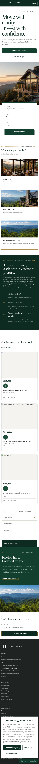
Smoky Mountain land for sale (10, 674)
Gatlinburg (19, 517)
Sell (2, 662)
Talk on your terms (19, 633)
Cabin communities (7, 699)
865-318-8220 (4, 624)
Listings (3, 657)
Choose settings (11, 753)
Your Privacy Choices (30, 761)
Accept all (28, 748)
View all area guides (19, 543)
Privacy (3, 714)
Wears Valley (19, 537)
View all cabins (8, 348)
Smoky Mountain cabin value (10, 665)
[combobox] (19, 108)
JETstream (4, 676)
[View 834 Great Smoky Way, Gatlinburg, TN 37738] (20, 467)
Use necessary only (12, 748)
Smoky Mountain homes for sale (11, 660)
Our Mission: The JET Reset (9, 668)
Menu (34, 3)
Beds (7, 122)
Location (9, 106)
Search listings (20, 132)
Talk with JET (19, 57)
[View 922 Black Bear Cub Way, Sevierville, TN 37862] (20, 416)
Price (7, 114)
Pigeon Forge (19, 524)
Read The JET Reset (10, 578)
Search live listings (19, 50)
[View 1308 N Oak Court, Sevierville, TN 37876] (20, 365)
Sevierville (19, 530)
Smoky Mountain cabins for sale (10, 671)
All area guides (5, 685)
